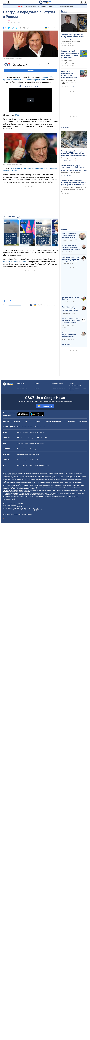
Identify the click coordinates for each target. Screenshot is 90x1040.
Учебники (23, 437)
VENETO (56, 6)
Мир (26, 421)
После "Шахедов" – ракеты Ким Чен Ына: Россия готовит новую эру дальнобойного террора (70, 309)
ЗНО (42, 437)
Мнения (64, 229)
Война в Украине (31, 6)
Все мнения (66, 344)
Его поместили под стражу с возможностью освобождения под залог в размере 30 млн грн (73, 189)
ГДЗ (18, 437)
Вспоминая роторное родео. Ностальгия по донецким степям (69, 334)
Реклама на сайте (22, 388)
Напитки (26, 449)
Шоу (9, 20)
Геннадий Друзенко (67, 301)
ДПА (38, 437)
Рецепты (19, 449)
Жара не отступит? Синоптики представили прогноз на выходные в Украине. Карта (70, 54)
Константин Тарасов (67, 240)
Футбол (19, 432)
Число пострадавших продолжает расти (72, 158)
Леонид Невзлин (66, 313)
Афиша (19, 465)
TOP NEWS (65, 127)
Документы (38, 388)
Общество (71, 421)
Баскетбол (25, 432)
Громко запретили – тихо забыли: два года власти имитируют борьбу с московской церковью (70, 259)
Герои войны (20, 6)
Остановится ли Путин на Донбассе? (70, 298)
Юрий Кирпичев (66, 339)
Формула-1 (42, 432)
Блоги (59, 421)
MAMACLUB (33, 460)
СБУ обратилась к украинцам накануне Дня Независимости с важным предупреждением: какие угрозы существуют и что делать (74, 37)
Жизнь (38, 421)
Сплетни (25, 465)
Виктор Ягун (65, 252)
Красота (31, 465)
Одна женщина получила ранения (70, 172)
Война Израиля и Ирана (45, 6)
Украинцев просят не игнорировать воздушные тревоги (71, 42)
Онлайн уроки (31, 437)
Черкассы (43, 426)
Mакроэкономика (34, 454)
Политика (17, 421)
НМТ (46, 437)
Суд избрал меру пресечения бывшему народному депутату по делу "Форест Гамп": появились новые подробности (73, 183)
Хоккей (32, 432)
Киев (18, 426)
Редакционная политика (15, 305)
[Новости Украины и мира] (33, 305)
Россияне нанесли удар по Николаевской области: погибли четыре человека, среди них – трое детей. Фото (74, 168)
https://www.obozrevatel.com (61, 473)
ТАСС (17, 115)
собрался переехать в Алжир (14, 262)
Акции (37, 443)
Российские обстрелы (66, 6)
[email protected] (23, 510)
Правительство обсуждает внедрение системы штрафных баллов (69, 82)
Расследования (51, 421)
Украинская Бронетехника (68, 325)
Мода (36, 465)
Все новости (83, 421)
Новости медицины (22, 460)
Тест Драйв (20, 443)
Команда (37, 383)
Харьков (24, 426)
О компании (20, 383)
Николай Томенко (66, 263)
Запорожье (30, 426)
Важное (64, 11)
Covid (38, 460)
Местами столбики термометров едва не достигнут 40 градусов (67, 61)
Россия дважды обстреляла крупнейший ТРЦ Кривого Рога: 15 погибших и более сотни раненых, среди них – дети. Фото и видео (73, 153)
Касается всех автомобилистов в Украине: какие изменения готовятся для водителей (69, 74)
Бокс (36, 432)
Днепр (37, 426)
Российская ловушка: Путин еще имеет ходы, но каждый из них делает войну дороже (70, 247)
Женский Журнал (44, 465)
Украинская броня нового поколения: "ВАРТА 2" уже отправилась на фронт (71, 320)
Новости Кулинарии (35, 449)
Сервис (42, 443)
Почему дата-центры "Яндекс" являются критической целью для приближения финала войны (69, 235)
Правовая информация (58, 383)
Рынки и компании (22, 454)
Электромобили (29, 443)
